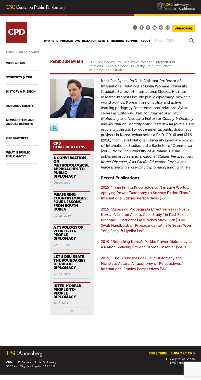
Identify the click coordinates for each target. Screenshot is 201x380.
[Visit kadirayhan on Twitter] (54, 130)
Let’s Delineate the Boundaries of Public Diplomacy (69, 262)
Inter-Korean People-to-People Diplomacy (67, 291)
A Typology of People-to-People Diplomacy (68, 232)
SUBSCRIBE (183, 28)
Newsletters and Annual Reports (20, 122)
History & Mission (21, 91)
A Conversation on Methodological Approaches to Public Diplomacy (71, 167)
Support (132, 40)
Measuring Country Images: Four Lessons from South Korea (70, 201)
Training (117, 40)
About (145, 40)
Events (103, 40)
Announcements (20, 106)
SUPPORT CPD (183, 353)
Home (10, 52)
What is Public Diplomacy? (18, 154)
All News (58, 312)
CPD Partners (17, 138)
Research (89, 40)
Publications (70, 40)
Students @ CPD (19, 77)
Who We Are (15, 63)
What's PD (51, 40)
